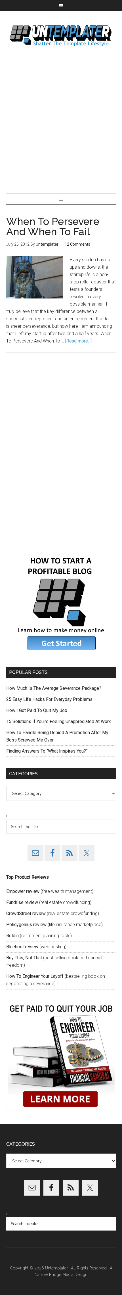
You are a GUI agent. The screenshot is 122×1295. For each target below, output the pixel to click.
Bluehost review (22, 946)
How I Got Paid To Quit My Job (36, 710)
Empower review (22, 891)
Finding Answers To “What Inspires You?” (47, 751)
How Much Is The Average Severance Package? (53, 688)
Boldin (12, 935)
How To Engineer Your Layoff (35, 976)
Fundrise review (22, 902)
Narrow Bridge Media (54, 1274)
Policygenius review (26, 924)
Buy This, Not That (24, 957)
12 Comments (77, 244)
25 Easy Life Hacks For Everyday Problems (49, 699)
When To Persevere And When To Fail (52, 226)
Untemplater (61, 35)
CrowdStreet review (26, 913)
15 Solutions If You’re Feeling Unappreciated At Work (58, 721)
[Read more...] (78, 341)
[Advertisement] (61, 120)
